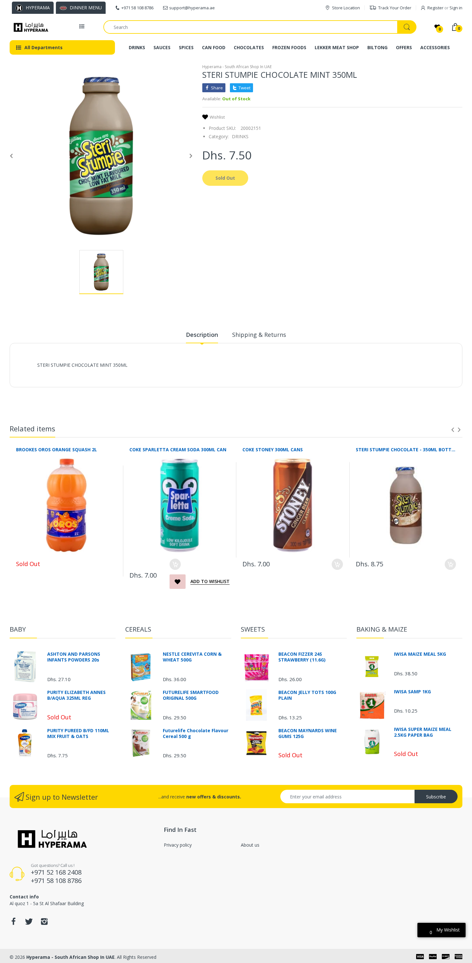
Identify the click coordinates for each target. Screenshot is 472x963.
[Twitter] (29, 923)
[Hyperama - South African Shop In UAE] (30, 27)
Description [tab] (202, 334)
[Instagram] (44, 923)
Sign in (456, 8)
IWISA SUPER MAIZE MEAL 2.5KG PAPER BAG (422, 732)
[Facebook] (13, 923)
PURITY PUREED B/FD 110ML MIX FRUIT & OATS (78, 733)
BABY (18, 629)
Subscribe (436, 797)
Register (435, 8)
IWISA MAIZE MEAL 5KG (420, 654)
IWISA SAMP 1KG (412, 692)
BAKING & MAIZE (381, 629)
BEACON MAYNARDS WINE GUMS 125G (307, 733)
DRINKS (240, 136)
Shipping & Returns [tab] (259, 334)
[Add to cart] (175, 564)
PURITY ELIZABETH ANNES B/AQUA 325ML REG (76, 695)
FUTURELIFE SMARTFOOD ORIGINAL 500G (191, 695)
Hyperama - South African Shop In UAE (237, 66)
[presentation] (453, 430)
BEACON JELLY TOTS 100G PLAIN (307, 695)
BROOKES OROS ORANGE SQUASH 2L (56, 449)
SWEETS (253, 629)
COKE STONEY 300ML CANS (272, 449)
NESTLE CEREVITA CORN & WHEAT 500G (192, 657)
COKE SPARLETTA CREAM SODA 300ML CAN (177, 449)
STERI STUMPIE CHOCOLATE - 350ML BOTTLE (406, 449)
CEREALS (138, 629)
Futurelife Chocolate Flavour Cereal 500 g (195, 733)
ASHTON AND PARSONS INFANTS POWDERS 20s (73, 657)
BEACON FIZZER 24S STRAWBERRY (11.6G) (302, 657)
